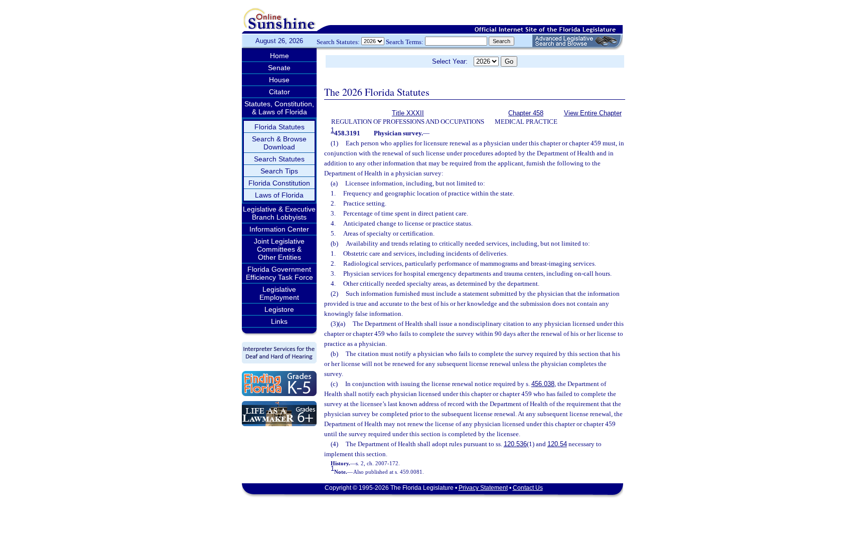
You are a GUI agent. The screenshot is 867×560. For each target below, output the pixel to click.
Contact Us (528, 487)
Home (279, 56)
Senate (279, 68)
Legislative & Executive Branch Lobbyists (279, 213)
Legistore (279, 309)
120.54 (557, 444)
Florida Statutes (279, 127)
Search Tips (279, 171)
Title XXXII (408, 113)
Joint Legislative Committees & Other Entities (279, 249)
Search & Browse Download (279, 143)
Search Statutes (279, 159)
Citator (279, 92)
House (279, 80)
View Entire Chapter (593, 113)
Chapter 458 (525, 113)
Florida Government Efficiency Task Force (279, 273)
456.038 (542, 384)
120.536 (515, 444)
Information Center (279, 229)
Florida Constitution (279, 183)
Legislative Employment (279, 293)
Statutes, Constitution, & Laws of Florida (279, 108)
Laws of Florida (279, 195)
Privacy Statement (483, 487)
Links (279, 321)
